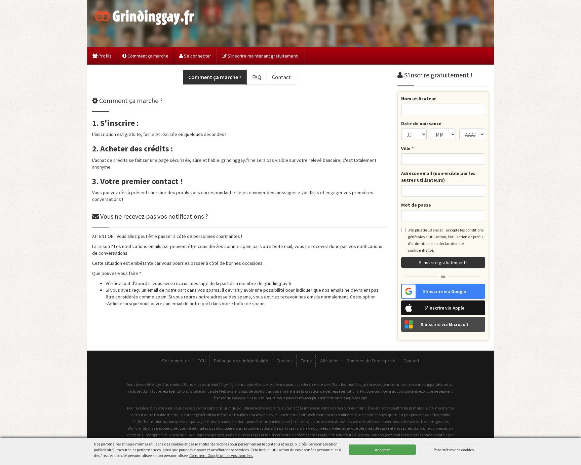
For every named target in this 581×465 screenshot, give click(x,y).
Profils (105, 56)
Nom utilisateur (418, 99)
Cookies (284, 361)
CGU (201, 361)
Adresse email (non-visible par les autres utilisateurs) (438, 176)
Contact (411, 361)
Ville (407, 148)
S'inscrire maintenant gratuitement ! (263, 56)
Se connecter (197, 56)
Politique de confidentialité (241, 361)
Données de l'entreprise (371, 361)
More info (359, 397)
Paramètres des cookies (454, 449)
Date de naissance (421, 123)
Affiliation (329, 361)
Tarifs (306, 361)
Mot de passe (416, 205)
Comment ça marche (147, 56)
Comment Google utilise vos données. (221, 455)
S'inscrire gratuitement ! (443, 262)
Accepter (382, 449)
